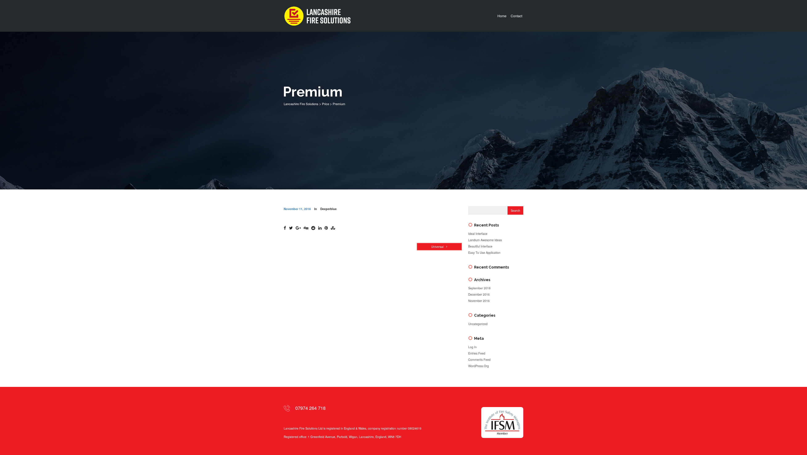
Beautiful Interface (480, 246)
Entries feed (476, 353)
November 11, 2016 (297, 209)
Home (501, 16)
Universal (437, 247)
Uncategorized (478, 324)
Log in (472, 347)
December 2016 (479, 294)
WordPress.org (478, 366)
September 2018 (479, 288)
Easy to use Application (484, 252)
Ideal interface (477, 233)
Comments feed (479, 359)
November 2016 (479, 301)
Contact (516, 16)
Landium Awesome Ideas (485, 240)
